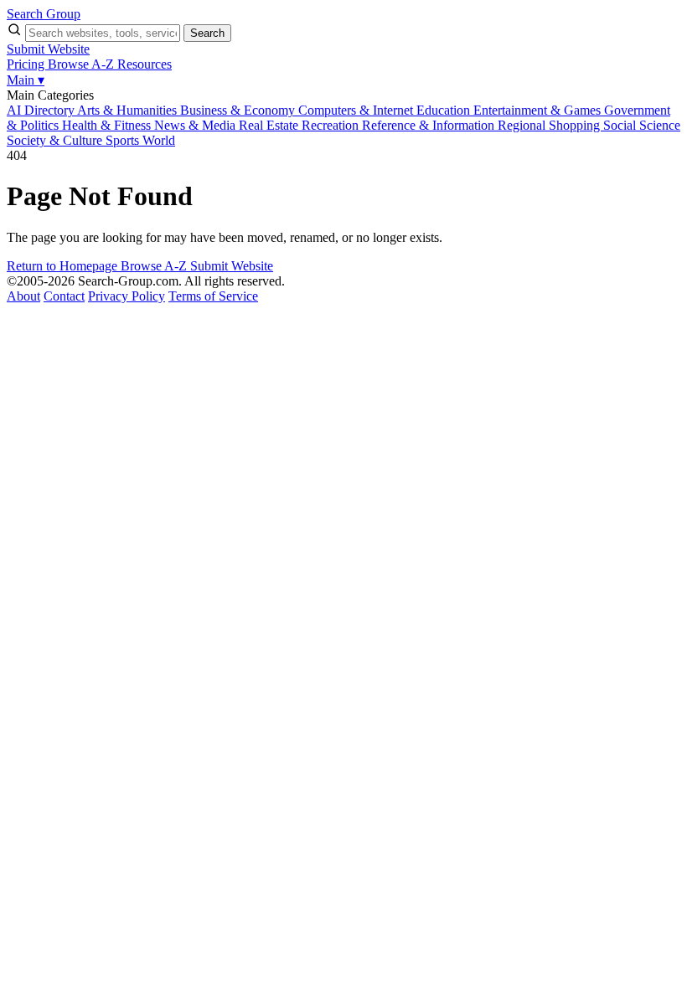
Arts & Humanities (128, 110)
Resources (144, 64)
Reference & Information (430, 125)
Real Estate (270, 125)
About (23, 296)
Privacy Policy (126, 296)
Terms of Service (213, 296)
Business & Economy (239, 110)
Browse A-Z (82, 64)
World (158, 140)
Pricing (27, 64)
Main (25, 80)
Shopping (576, 125)
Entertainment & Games (538, 110)
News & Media (196, 125)
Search (207, 33)
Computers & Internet (357, 110)
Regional (523, 125)
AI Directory (42, 110)
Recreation (332, 125)
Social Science (641, 125)
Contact (64, 296)
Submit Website (48, 49)
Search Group (43, 14)
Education (444, 110)
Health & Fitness (108, 125)
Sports (124, 140)
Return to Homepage (64, 266)
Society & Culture (56, 140)
